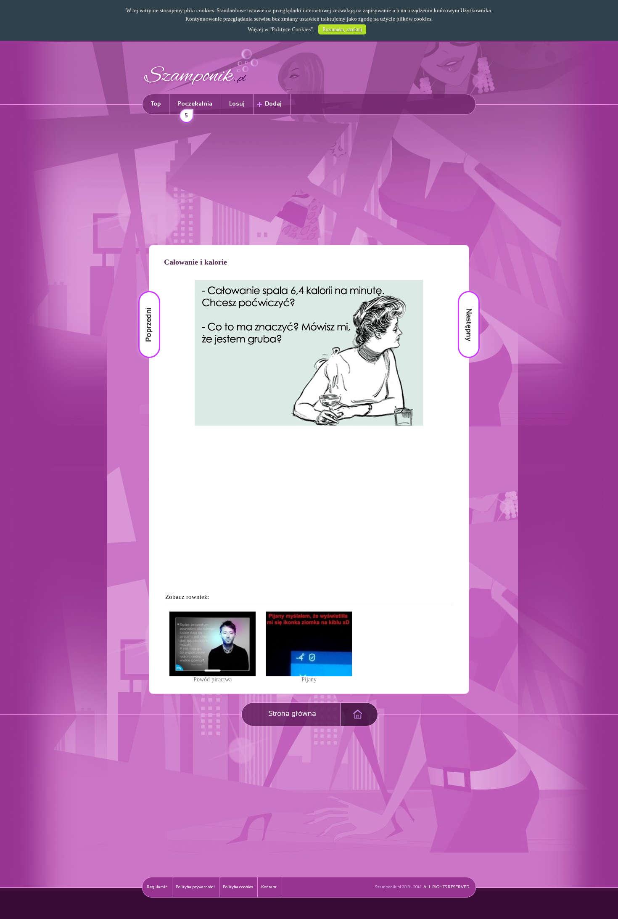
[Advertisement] (309, 181)
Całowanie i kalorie (195, 262)
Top (156, 104)
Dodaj (273, 104)
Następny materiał (463, 291)
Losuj (237, 104)
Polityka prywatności (195, 887)
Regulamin (157, 887)
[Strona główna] (201, 86)
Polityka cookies (238, 887)
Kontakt (269, 887)
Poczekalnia (194, 107)
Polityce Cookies (291, 29)
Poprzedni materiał (144, 291)
